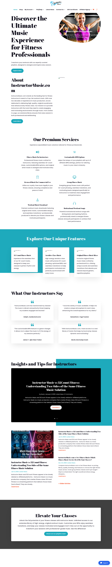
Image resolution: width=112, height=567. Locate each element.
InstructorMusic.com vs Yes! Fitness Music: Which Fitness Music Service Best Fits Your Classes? (76, 458)
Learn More (17, 121)
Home (15, 9)
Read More (56, 407)
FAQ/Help (39, 9)
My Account (29, 9)
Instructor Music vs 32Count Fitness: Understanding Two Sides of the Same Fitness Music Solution (56, 386)
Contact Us (60, 9)
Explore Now (17, 71)
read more (15, 487)
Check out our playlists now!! (56, 534)
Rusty (42, 394)
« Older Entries (64, 483)
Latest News (50, 9)
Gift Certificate (72, 9)
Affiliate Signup (85, 9)
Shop (21, 9)
